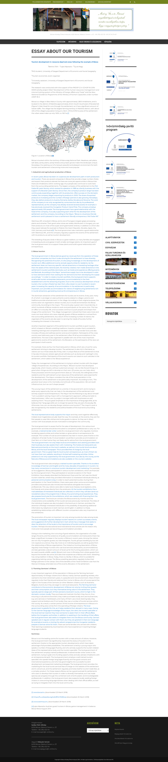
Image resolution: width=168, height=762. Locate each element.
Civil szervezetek (114, 242)
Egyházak (110, 247)
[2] (32, 697)
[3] (53, 230)
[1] (68, 113)
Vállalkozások (113, 302)
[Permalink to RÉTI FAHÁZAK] (113, 261)
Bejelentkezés (119, 729)
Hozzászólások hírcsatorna (124, 738)
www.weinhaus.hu (41, 702)
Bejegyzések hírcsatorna (123, 734)
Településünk (112, 288)
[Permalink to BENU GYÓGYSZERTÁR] (125, 275)
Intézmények (112, 269)
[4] (55, 552)
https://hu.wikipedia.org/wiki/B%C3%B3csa (50, 697)
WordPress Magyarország (123, 743)
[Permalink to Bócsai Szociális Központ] (113, 275)
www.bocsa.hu (39, 692)
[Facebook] (130, 2)
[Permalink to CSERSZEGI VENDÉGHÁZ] (125, 261)
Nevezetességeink (115, 283)
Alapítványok (112, 237)
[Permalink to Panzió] (132, 261)
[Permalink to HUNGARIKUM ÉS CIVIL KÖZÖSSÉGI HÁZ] (132, 275)
